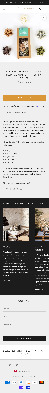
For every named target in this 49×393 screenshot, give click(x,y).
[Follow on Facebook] (4, 365)
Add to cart (24, 97)
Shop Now (7, 280)
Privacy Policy (40, 351)
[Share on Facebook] (11, 189)
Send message (24, 338)
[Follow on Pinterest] (17, 365)
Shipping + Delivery (10, 351)
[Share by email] (21, 189)
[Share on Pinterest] (18, 189)
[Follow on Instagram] (10, 365)
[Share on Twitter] (14, 189)
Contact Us (24, 354)
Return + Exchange (26, 351)
